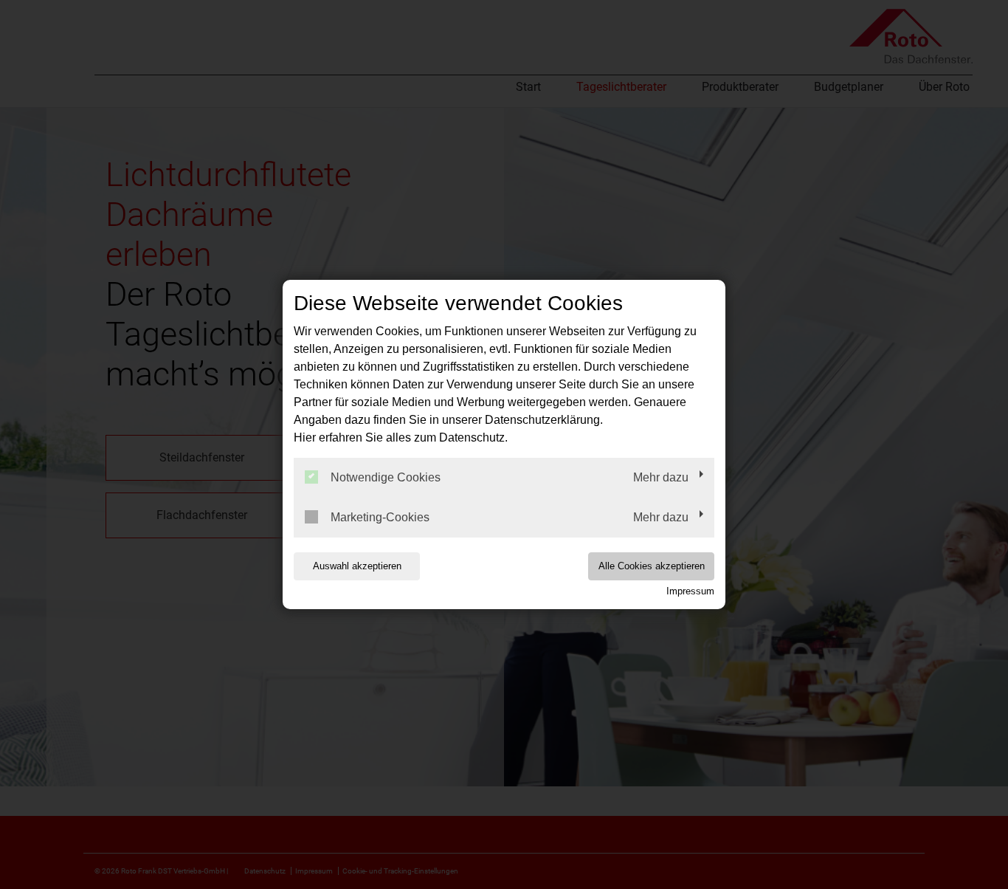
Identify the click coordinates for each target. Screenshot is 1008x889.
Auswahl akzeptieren (357, 566)
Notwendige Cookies (386, 477)
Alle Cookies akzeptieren (651, 566)
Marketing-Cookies (380, 517)
